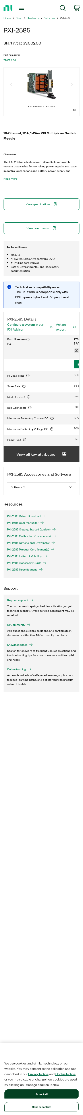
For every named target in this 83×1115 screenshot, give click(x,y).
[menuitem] (63, 9)
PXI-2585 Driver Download (24, 516)
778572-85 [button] (10, 60)
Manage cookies (41, 1107)
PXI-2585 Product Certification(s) (28, 549)
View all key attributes (35, 454)
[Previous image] (11, 84)
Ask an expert (61, 326)
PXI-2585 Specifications (22, 569)
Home (7, 18)
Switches (49, 18)
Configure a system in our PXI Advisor (25, 326)
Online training (16, 669)
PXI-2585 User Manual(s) (23, 523)
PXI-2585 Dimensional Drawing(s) (28, 543)
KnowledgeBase (17, 645)
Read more (10, 179)
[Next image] (72, 84)
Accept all (41, 1094)
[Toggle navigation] (22, 8)
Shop (19, 18)
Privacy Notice (38, 1074)
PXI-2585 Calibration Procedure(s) (29, 536)
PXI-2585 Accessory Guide (24, 563)
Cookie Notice (65, 1074)
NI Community (16, 625)
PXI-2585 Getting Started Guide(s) (28, 529)
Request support (17, 600)
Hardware (33, 18)
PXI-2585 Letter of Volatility (24, 556)
